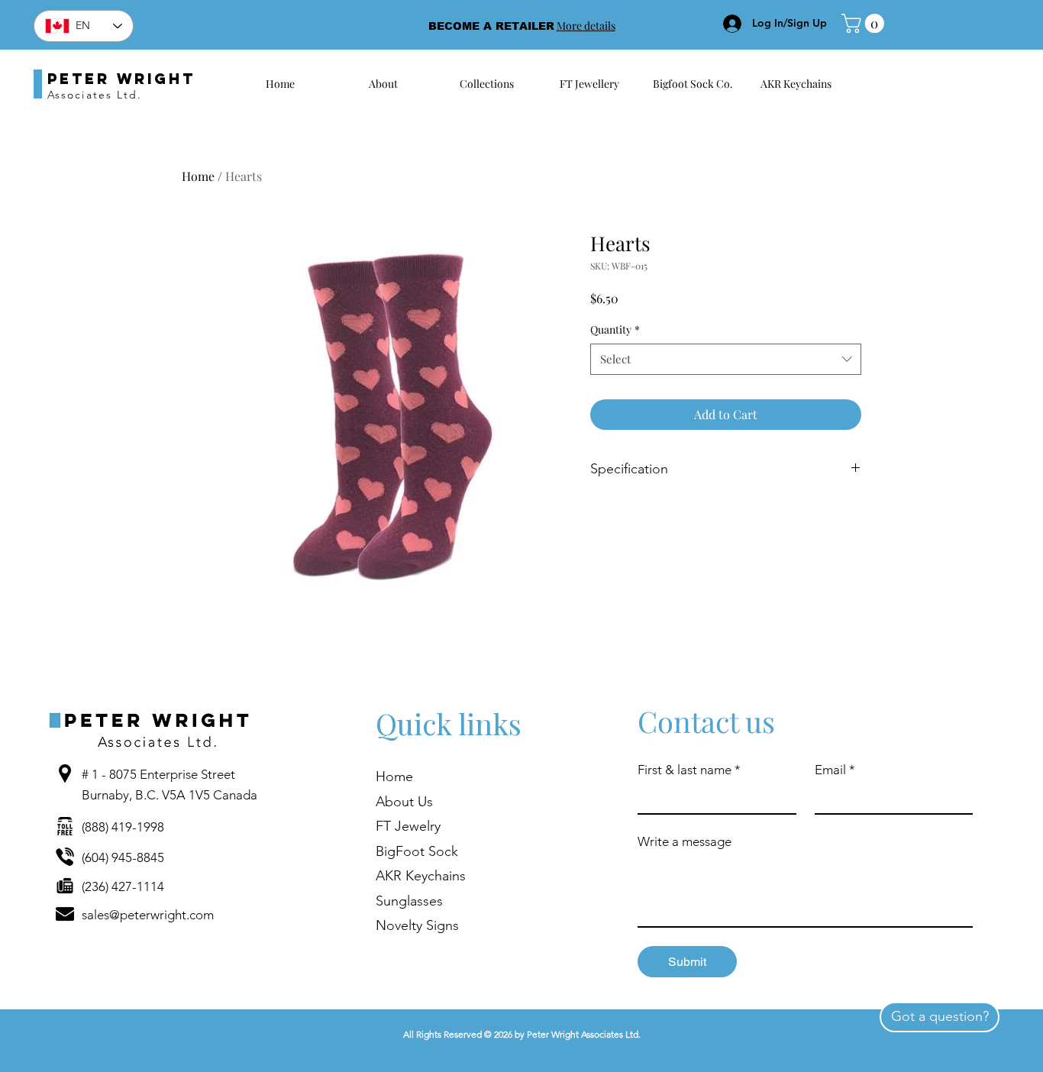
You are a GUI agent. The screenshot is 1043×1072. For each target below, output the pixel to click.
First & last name (689, 769)
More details (586, 25)
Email (835, 769)
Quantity (615, 329)
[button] (865, 23)
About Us (404, 801)
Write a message (684, 841)
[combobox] (725, 359)
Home (198, 176)
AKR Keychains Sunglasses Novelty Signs (421, 900)
